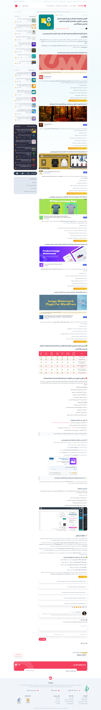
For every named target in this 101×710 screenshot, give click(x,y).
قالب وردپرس (71, 6)
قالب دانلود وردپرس (23, 132)
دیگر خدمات (71, 696)
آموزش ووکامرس (84, 699)
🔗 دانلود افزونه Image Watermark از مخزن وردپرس (77, 148)
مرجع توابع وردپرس (70, 703)
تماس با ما (79, 1)
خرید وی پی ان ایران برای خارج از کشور (30, 191)
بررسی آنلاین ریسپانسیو (69, 701)
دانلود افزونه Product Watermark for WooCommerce (61, 422)
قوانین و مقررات (46, 1)
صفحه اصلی (84, 1)
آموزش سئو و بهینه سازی (82, 701)
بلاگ (51, 1)
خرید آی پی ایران (33, 188)
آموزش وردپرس (84, 698)
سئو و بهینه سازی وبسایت (69, 699)
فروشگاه (74, 1)
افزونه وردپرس (63, 6)
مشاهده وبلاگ (18, 654)
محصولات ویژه (20, 137)
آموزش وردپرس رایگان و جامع (75, 11)
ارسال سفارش (69, 1)
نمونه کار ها (55, 1)
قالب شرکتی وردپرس (28, 162)
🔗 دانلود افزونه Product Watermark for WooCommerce (76, 193)
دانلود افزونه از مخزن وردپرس (79, 240)
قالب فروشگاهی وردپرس (29, 137)
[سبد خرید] (19, 6)
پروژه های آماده (49, 6)
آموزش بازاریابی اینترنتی (83, 703)
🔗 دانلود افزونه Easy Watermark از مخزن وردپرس (77, 100)
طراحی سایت (71, 698)
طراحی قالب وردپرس (62, 1)
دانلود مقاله (34, 182)
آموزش (57, 6)
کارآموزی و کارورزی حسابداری (31, 185)
